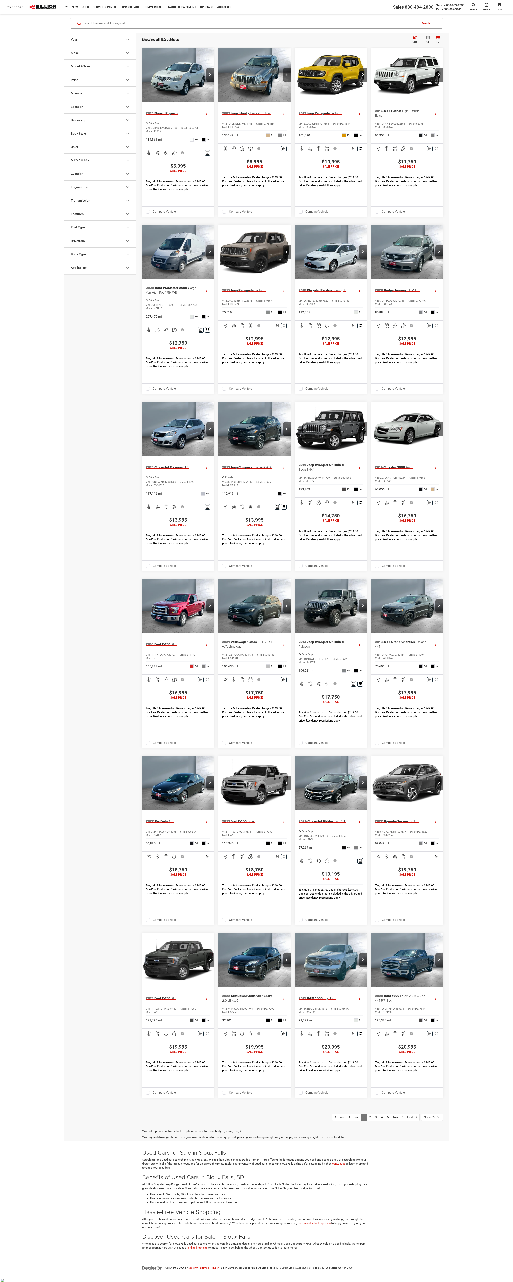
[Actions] (206, 113)
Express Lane (130, 7)
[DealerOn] (152, 1267)
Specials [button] (206, 7)
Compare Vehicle (164, 211)
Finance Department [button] (181, 7)
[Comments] (207, 153)
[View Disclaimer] (182, 153)
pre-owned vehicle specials (314, 1223)
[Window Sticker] (360, 148)
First (340, 1117)
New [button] (75, 7)
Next (397, 1117)
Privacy (215, 1267)
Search (426, 23)
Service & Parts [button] (104, 7)
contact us (338, 1163)
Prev (354, 1117)
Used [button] (85, 7)
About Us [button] (224, 7)
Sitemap (204, 1267)
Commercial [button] (153, 7)
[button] (210, 75)
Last (411, 1117)
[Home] (66, 7)
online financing (198, 1247)
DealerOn (193, 1267)
